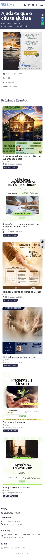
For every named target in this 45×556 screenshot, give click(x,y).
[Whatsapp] (37, 5)
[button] (42, 5)
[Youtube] (33, 5)
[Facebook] (25, 5)
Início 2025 (6, 23)
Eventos (17, 23)
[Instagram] (29, 5)
